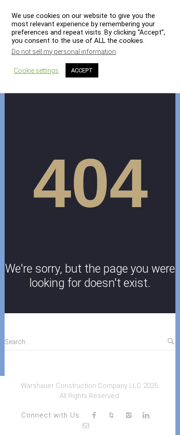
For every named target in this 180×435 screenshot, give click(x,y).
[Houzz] (111, 415)
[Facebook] (94, 415)
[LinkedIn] (146, 415)
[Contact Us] (85, 425)
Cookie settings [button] (36, 70)
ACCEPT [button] (82, 70)
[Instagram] (128, 415)
